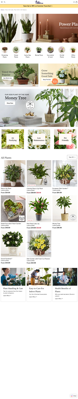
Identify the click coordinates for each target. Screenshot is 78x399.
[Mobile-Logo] (39, 2)
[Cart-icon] (76, 2)
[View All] (39, 28)
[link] (72, 157)
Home (2, 9)
